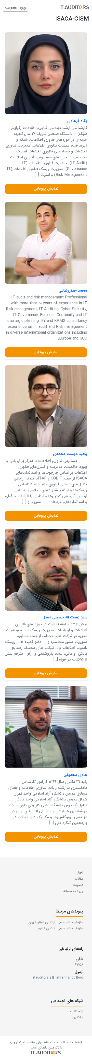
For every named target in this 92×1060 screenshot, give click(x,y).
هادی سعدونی (75, 775)
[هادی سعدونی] (46, 727)
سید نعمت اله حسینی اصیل (64, 617)
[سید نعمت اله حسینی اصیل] (46, 570)
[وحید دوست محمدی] (46, 406)
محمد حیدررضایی (73, 291)
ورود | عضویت (15, 7)
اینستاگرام (76, 1011)
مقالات (78, 878)
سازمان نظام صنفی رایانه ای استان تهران (55, 922)
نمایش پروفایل (46, 188)
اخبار (80, 872)
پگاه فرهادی (77, 121)
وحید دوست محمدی (70, 454)
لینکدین (77, 1017)
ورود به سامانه (73, 891)
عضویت (77, 885)
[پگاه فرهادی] (46, 73)
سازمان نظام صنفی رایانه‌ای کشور (60, 928)
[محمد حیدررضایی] (46, 243)
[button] (46, 1053)
